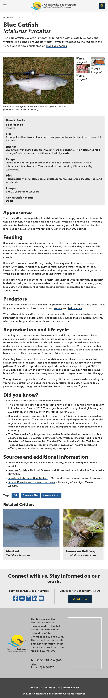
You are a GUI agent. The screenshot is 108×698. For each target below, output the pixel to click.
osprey (58, 308)
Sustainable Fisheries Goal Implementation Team (74, 434)
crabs (48, 246)
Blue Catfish (40, 478)
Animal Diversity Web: (31, 482)
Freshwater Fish (30, 495)
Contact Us (35, 687)
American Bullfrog (80, 553)
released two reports (20, 444)
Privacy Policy (71, 687)
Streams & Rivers (51, 495)
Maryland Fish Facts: (20, 478)
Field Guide (8, 17)
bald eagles (75, 308)
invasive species (56, 46)
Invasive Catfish (17, 470)
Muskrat (18, 553)
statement (55, 437)
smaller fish (93, 246)
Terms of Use (52, 687)
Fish (18, 17)
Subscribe (81, 599)
